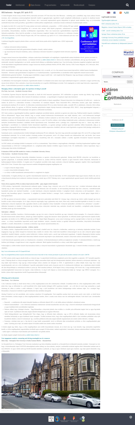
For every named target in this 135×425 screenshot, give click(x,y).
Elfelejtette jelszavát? (118, 120)
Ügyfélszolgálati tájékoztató (109, 20)
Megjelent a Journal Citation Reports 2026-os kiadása (116, 27)
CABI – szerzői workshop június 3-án (112, 30)
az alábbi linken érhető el (32, 335)
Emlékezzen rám (116, 111)
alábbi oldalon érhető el (49, 60)
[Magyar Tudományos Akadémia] (57, 419)
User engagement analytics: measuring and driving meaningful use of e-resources (25, 338)
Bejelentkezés (117, 116)
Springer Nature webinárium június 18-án (113, 34)
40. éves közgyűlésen (8, 38)
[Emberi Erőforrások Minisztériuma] (74, 419)
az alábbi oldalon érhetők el (32, 85)
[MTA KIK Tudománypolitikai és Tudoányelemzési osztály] (82, 419)
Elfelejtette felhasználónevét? (117, 122)
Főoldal (8, 4)
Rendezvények (79, 4)
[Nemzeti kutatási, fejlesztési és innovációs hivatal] (64, 419)
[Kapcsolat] (126, 12)
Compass (92, 4)
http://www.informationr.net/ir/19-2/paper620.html (15, 251)
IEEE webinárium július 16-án (110, 24)
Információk (65, 4)
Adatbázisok (20, 4)
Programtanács (50, 4)
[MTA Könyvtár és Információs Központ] (51, 419)
